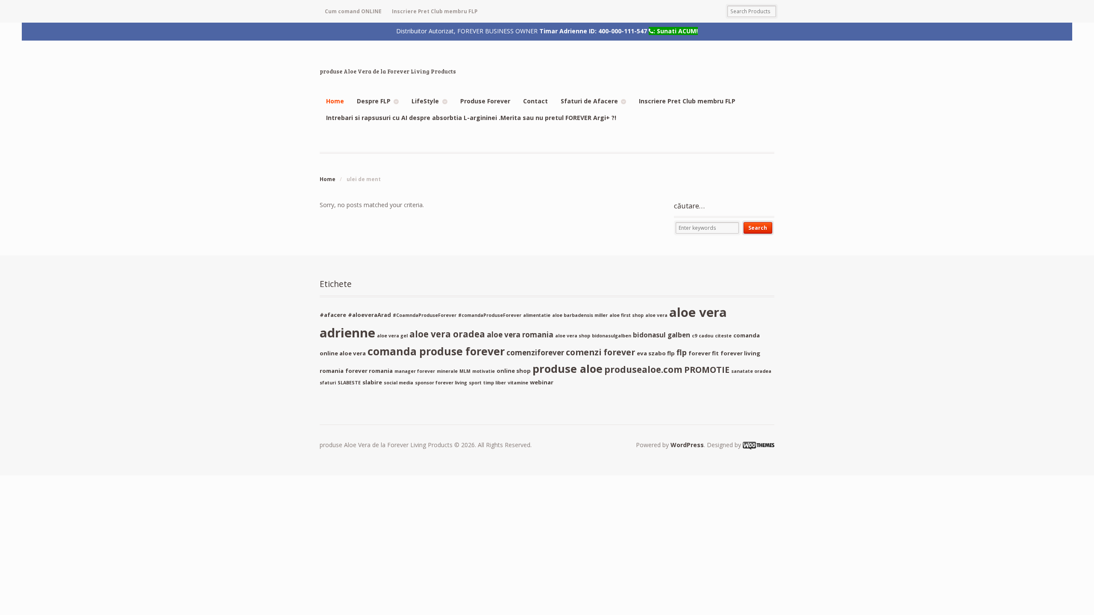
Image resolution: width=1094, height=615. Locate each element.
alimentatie (536, 315)
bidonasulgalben (611, 336)
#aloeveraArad (369, 315)
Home (335, 101)
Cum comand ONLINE (353, 11)
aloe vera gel (392, 336)
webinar (541, 382)
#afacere (333, 315)
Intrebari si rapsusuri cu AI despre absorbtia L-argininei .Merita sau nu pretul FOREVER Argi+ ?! (471, 118)
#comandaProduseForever (489, 315)
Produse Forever (485, 101)
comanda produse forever (436, 351)
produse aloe (567, 368)
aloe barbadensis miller (580, 315)
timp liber (494, 383)
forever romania (369, 371)
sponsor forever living (441, 383)
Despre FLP (374, 101)
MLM (465, 371)
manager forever (414, 371)
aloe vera (656, 315)
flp (681, 352)
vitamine (518, 383)
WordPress (687, 445)
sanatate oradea (751, 371)
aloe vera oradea (447, 334)
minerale (447, 371)
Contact (535, 101)
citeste (723, 336)
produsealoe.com (643, 369)
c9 (694, 336)
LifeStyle (425, 101)
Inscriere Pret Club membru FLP (434, 11)
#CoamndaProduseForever (424, 315)
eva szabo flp (656, 353)
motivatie (483, 371)
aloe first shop (626, 315)
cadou (706, 336)
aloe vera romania (520, 335)
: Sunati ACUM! (675, 31)
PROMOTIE (706, 369)
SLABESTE (349, 383)
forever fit (703, 353)
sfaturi (328, 383)
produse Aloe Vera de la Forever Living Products (388, 71)
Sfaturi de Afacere (589, 101)
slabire (372, 382)
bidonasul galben (661, 335)
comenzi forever (600, 352)
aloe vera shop (572, 336)
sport (475, 383)
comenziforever (535, 352)
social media (398, 383)
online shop (514, 371)
